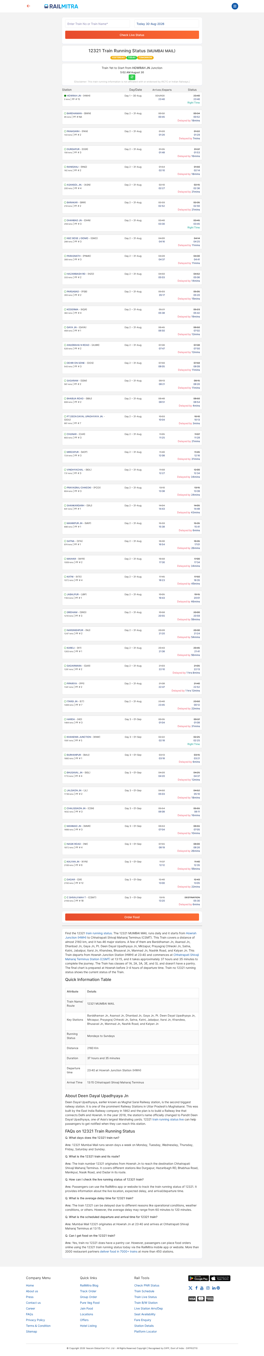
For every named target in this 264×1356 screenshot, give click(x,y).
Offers (84, 1320)
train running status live (168, 1119)
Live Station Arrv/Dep (148, 1308)
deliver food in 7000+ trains (118, 1251)
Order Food (132, 917)
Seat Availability (145, 1314)
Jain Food (86, 1308)
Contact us (33, 1302)
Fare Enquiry (142, 1320)
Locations (86, 1314)
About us (32, 1291)
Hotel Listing (88, 1325)
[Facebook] (196, 1287)
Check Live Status (132, 35)
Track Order (88, 1291)
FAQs (29, 1314)
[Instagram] (208, 1287)
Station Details (144, 1325)
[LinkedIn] (214, 1287)
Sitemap (31, 1331)
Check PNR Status (146, 1285)
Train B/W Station (146, 1302)
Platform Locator (145, 1331)
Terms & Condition (38, 1325)
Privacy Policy (35, 1320)
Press (29, 1297)
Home (30, 1285)
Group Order (88, 1297)
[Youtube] (202, 1287)
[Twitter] (190, 1287)
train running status (99, 933)
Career (30, 1308)
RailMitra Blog (89, 1285)
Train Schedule (144, 1291)
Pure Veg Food (90, 1302)
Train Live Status (145, 1297)
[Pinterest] (218, 1287)
